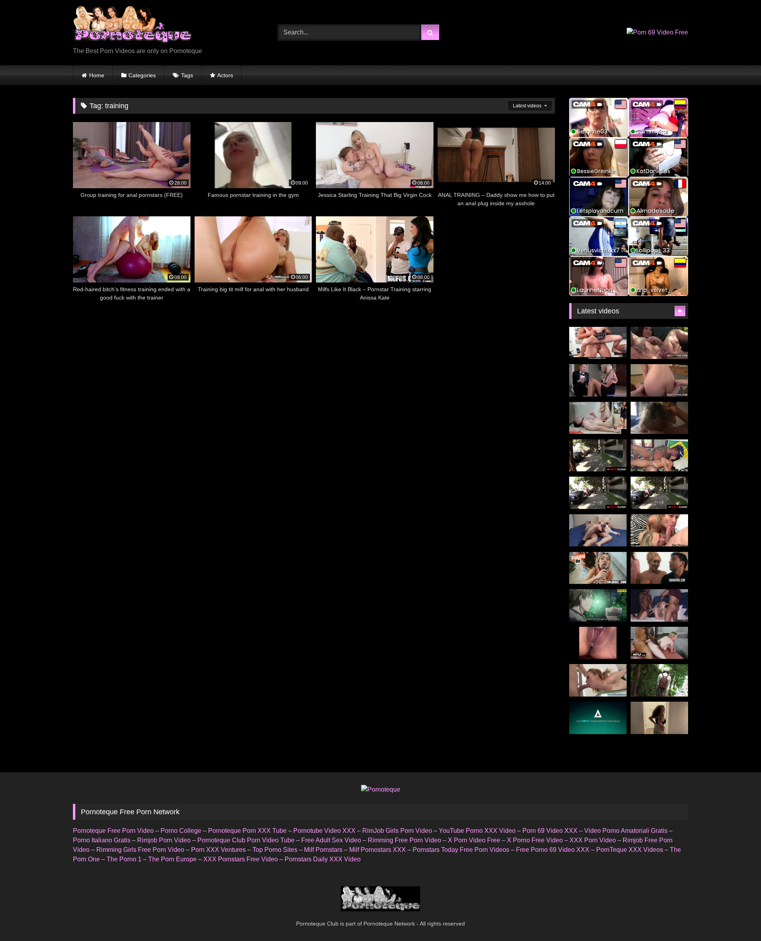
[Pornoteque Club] (132, 26)
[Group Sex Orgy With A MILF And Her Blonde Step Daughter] (659, 530)
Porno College (181, 830)
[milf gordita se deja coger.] (598, 530)
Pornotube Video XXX (324, 830)
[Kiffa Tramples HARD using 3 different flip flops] (598, 418)
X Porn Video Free (474, 840)
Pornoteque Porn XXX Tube (247, 830)
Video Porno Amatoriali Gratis (625, 830)
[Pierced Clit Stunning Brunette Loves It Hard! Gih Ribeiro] (659, 455)
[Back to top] (736, 917)
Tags (187, 75)
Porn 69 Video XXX (549, 830)
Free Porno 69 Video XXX (552, 849)
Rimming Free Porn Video (404, 840)
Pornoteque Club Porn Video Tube (245, 840)
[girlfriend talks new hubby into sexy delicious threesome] (598, 380)
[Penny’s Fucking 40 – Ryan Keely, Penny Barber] (659, 568)
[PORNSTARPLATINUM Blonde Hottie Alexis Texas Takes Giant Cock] (598, 493)
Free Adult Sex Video (331, 840)
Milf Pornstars (323, 849)
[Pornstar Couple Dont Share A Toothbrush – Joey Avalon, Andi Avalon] (598, 718)
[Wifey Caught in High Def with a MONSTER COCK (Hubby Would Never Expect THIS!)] (659, 643)
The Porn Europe (172, 859)
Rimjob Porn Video (164, 840)
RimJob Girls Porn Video (397, 830)
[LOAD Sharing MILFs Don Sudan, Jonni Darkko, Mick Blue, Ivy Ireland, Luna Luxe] (598, 568)
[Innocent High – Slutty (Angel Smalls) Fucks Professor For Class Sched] (598, 343)
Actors (225, 75)
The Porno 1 (124, 859)
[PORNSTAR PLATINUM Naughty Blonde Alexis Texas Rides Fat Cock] (659, 493)
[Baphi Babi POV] (659, 718)
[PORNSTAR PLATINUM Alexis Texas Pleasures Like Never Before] (598, 455)
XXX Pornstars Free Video (240, 859)
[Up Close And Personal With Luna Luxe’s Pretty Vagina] (598, 643)
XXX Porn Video (593, 840)
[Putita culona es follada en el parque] (598, 605)
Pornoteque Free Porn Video (113, 830)
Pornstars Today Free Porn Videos (461, 849)
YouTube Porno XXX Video (477, 830)
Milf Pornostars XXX (377, 849)
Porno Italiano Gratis (101, 840)
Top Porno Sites (274, 849)
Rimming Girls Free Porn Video (140, 849)
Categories (142, 75)
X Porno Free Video (535, 840)
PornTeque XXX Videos (629, 849)
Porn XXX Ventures (218, 849)
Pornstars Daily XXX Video (323, 859)
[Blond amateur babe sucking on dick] (598, 680)
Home (96, 75)
